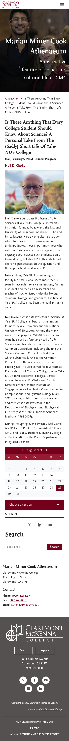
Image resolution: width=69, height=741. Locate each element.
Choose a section (20, 504)
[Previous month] (22, 450)
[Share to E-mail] (50, 525)
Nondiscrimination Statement (34, 722)
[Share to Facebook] (19, 525)
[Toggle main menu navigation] (61, 4)
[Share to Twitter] (29, 525)
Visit (23, 650)
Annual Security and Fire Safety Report (34, 734)
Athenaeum (11, 99)
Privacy (34, 728)
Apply (45, 650)
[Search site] (54, 4)
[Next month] (46, 450)
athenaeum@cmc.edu (25, 604)
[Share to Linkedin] (39, 525)
